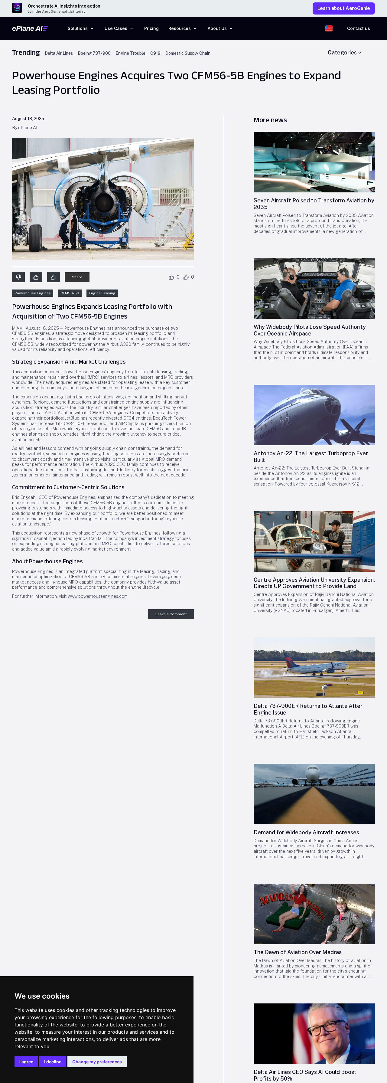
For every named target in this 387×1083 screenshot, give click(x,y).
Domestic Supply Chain (187, 53)
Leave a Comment (171, 614)
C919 (155, 53)
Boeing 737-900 (94, 53)
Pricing (151, 28)
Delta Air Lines (59, 53)
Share (77, 277)
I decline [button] (52, 1061)
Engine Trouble (130, 53)
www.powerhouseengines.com (98, 596)
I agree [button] (26, 1061)
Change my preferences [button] (97, 1061)
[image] (314, 162)
